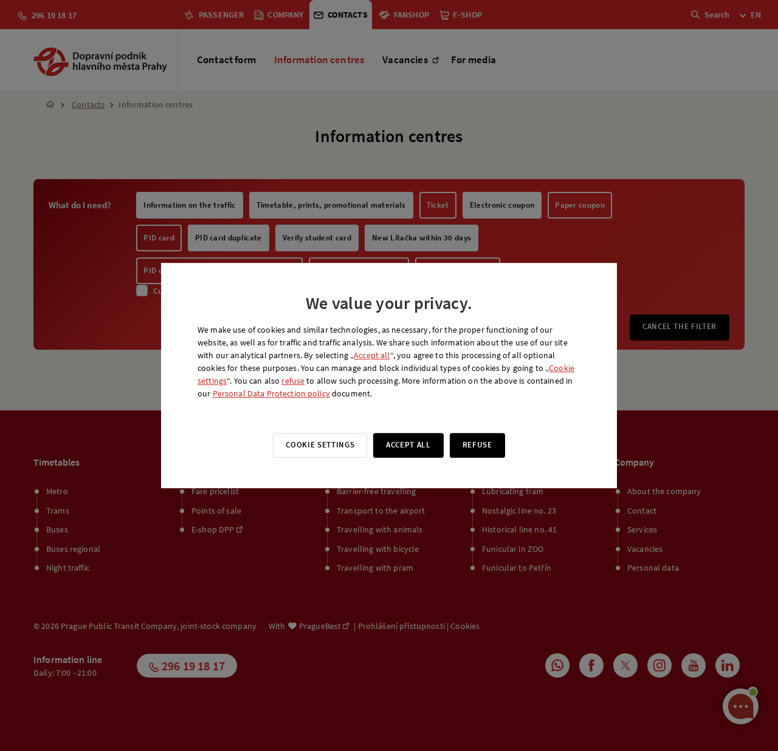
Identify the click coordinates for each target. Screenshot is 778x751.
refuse (293, 380)
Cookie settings (320, 445)
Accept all (372, 355)
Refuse (477, 445)
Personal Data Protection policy (271, 393)
